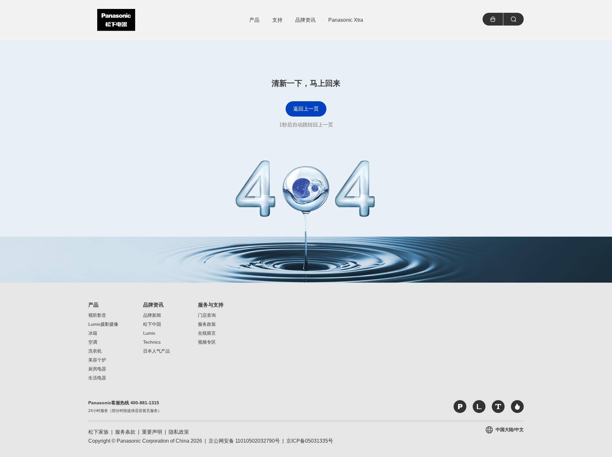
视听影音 (97, 315)
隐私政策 (179, 432)
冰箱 (92, 333)
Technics (152, 342)
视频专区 (207, 342)
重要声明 (152, 432)
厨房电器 (97, 368)
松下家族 (98, 432)
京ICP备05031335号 (309, 441)
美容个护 (97, 359)
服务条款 (125, 432)
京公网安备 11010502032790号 (244, 441)
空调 (92, 342)
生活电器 (97, 377)
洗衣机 (95, 351)
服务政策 (207, 324)
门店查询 (207, 315)
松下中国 (152, 324)
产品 (93, 305)
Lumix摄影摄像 (103, 324)
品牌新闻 (152, 315)
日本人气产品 (156, 351)
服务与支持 (210, 305)
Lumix (149, 333)
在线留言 (207, 333)
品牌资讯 (153, 305)
